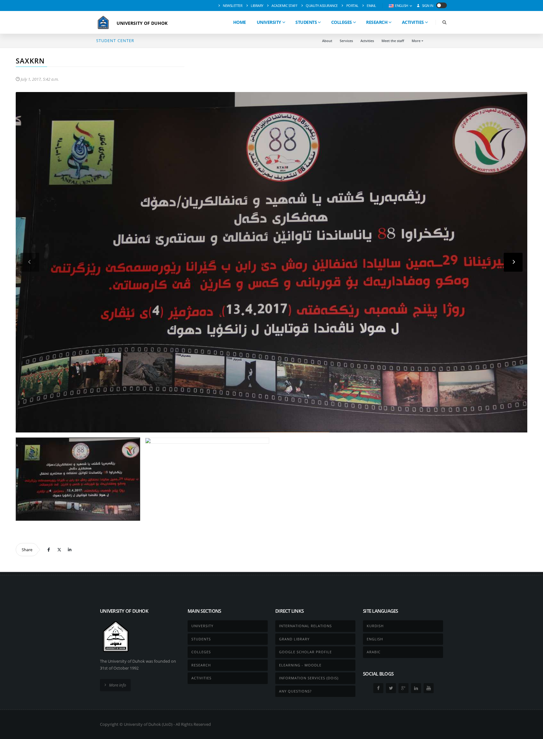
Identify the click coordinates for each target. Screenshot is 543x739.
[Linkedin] (69, 549)
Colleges (341, 22)
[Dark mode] (441, 5)
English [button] (401, 5)
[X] (59, 549)
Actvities (367, 40)
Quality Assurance (321, 5)
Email (371, 5)
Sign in (427, 5)
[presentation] (29, 262)
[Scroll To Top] (532, 732)
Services (346, 40)
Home (239, 22)
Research (376, 22)
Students (306, 22)
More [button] (416, 40)
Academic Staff (284, 5)
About (327, 40)
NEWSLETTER (232, 5)
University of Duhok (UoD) (148, 724)
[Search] (444, 22)
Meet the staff (392, 40)
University (269, 22)
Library (256, 5)
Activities (413, 22)
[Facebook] (48, 549)
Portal (352, 5)
